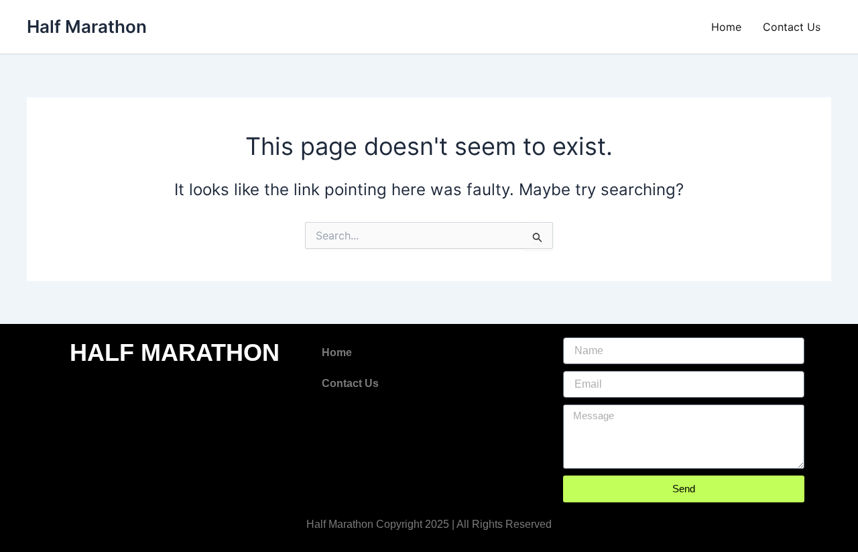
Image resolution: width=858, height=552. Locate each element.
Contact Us (791, 27)
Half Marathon (87, 26)
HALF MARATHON (175, 352)
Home (726, 27)
